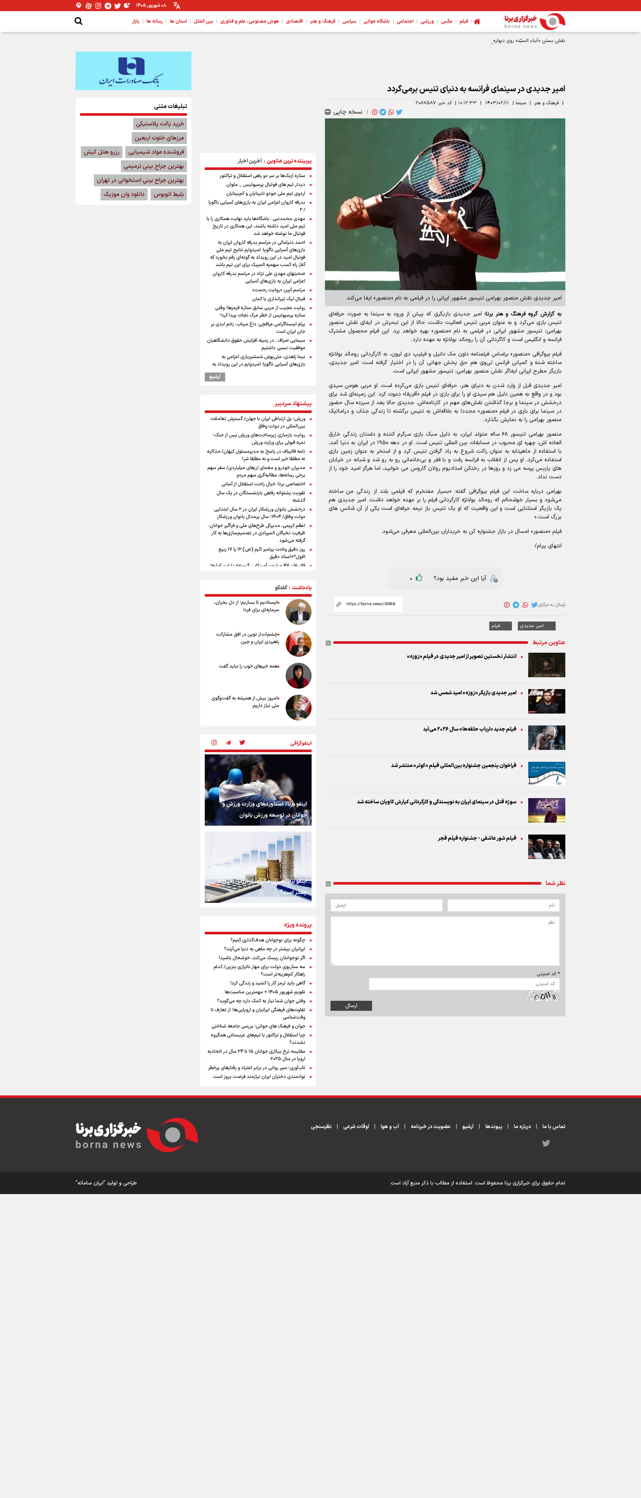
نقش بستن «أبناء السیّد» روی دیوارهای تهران (520, 41)
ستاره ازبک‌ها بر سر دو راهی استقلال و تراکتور (262, 176)
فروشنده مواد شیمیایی (156, 152)
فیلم (496, 626)
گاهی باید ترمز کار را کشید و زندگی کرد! (267, 983)
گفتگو (281, 588)
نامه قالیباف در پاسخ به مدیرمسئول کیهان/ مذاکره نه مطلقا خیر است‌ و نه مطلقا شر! (256, 455)
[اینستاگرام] (98, 6)
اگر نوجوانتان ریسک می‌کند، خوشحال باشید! (262, 958)
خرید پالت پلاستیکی (160, 123)
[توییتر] (117, 6)
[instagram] (214, 743)
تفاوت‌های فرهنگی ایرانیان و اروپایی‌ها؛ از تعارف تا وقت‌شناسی (258, 1013)
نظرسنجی (321, 1127)
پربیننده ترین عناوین (289, 161)
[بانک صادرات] (133, 71)
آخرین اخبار (250, 161)
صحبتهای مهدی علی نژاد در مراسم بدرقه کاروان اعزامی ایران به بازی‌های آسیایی (259, 277)
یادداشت (302, 588)
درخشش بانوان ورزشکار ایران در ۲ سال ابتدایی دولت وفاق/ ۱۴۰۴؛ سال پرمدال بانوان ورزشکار (259, 513)
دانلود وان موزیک (124, 194)
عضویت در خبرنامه (431, 1127)
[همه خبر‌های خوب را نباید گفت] (299, 676)
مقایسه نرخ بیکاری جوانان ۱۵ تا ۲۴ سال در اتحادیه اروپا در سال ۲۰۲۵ (256, 1055)
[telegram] (382, 112)
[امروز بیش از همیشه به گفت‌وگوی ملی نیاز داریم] (299, 708)
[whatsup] (390, 112)
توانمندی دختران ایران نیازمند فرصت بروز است (259, 1077)
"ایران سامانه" (90, 1183)
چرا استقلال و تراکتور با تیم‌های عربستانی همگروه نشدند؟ (258, 1039)
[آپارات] (88, 6)
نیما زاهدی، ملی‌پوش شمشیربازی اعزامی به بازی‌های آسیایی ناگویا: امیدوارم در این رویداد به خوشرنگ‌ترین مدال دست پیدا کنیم (258, 364)
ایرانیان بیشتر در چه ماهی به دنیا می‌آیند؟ (264, 949)
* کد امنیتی (548, 974)
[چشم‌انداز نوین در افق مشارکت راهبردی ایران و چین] (299, 644)
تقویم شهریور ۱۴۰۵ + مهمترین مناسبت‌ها (265, 992)
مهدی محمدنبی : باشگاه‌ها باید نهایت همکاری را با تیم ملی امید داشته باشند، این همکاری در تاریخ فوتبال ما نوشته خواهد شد (256, 226)
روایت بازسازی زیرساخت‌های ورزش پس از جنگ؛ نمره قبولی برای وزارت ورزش (259, 439)
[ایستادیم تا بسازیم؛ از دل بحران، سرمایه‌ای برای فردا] (299, 612)
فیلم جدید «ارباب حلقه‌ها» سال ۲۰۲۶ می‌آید (469, 729)
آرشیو (215, 377)
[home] (477, 21)
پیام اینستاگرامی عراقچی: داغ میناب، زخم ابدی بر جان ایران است (258, 328)
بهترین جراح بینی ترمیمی (154, 166)
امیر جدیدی (532, 626)
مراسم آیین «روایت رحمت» (278, 290)
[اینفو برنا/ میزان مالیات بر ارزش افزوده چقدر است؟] (258, 867)
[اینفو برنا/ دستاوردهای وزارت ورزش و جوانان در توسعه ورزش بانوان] (258, 790)
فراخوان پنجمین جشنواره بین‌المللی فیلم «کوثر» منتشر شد (453, 766)
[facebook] (374, 112)
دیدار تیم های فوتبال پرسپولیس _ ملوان (265, 185)
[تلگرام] (108, 6)
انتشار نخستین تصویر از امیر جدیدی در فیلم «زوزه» (461, 657)
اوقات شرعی (356, 1127)
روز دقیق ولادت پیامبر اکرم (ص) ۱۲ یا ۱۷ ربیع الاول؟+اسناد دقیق (261, 553)
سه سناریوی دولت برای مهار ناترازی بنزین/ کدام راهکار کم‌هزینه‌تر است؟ (259, 970)
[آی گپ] (79, 6)
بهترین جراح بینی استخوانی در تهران (140, 180)
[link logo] (534, 21)
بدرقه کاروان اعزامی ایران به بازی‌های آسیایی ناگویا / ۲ (256, 206)
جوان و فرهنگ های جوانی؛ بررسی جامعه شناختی (258, 1026)
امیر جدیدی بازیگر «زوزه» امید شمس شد (473, 693)
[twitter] (398, 112)
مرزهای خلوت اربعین (159, 138)
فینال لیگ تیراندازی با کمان (278, 299)
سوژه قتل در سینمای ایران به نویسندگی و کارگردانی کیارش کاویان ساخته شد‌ (436, 802)
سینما (521, 103)
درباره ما (522, 1127)
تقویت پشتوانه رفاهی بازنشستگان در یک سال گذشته (261, 496)
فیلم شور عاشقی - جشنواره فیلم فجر (477, 838)
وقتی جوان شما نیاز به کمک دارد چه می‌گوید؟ (261, 1001)
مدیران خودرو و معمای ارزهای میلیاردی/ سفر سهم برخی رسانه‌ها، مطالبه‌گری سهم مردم (256, 471)
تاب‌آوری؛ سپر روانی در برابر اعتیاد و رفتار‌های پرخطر (256, 1068)
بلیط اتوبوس (169, 194)
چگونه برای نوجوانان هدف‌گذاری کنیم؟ (267, 940)
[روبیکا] (127, 6)
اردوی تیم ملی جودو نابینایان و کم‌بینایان (265, 193)
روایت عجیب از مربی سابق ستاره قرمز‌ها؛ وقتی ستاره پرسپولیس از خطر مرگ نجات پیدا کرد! (260, 311)
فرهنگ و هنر (546, 103)
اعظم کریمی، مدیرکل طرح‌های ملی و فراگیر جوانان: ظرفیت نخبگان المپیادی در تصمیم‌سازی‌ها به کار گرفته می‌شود (256, 533)
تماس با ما (553, 1127)
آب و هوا (390, 1127)
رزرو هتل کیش (101, 152)
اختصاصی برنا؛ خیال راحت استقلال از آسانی (263, 484)
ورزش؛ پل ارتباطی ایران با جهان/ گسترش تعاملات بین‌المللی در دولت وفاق (257, 422)
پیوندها (493, 1127)
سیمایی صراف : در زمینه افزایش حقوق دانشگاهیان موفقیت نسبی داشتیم (256, 344)
